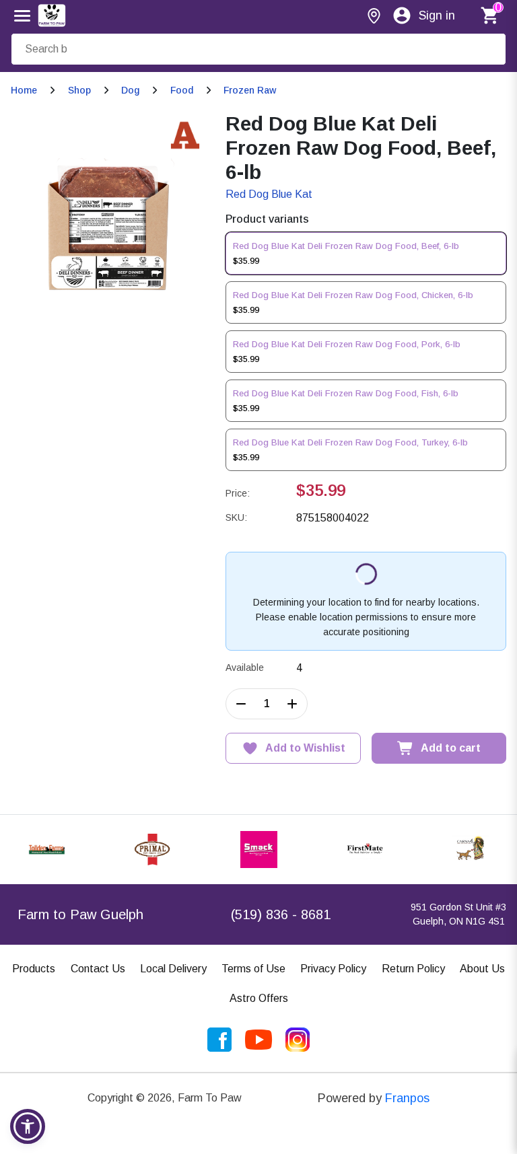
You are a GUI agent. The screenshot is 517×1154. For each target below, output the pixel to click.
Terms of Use (253, 968)
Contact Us (98, 968)
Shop (79, 90)
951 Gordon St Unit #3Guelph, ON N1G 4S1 (458, 914)
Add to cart (451, 748)
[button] (27, 1126)
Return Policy (413, 968)
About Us (482, 968)
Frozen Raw (249, 90)
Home (24, 90)
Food (181, 90)
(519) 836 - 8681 (281, 914)
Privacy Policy (333, 968)
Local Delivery (173, 968)
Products (33, 968)
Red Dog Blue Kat (269, 194)
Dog (130, 90)
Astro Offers (259, 998)
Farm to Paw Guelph (80, 914)
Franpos (407, 1098)
